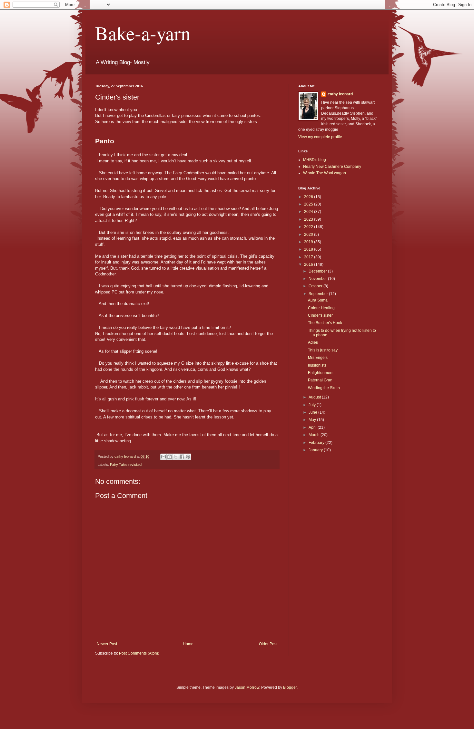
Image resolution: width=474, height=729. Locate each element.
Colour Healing (321, 308)
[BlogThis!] (169, 457)
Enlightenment (320, 372)
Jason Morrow (247, 687)
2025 (309, 204)
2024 (309, 211)
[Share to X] (176, 457)
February (317, 442)
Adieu (313, 342)
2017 (309, 257)
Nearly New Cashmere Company (332, 166)
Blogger (290, 687)
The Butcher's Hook (325, 323)
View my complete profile (320, 137)
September (319, 294)
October (316, 286)
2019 (309, 242)
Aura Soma (318, 300)
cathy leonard (340, 94)
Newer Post (107, 644)
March (315, 435)
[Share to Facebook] (182, 457)
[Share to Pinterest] (188, 457)
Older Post (268, 644)
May (313, 419)
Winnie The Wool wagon (324, 173)
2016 (309, 264)
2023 (309, 219)
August (315, 397)
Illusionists (317, 365)
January (316, 450)
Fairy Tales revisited (126, 464)
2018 (309, 249)
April (313, 427)
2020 (309, 234)
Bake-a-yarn (143, 33)
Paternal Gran (320, 380)
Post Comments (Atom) (139, 653)
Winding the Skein (324, 388)
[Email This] (163, 457)
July (313, 405)
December (318, 271)
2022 (309, 227)
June (313, 412)
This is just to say (323, 350)
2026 (309, 197)
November (318, 278)
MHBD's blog (314, 160)
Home (188, 644)
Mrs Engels (318, 357)
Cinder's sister (320, 315)
